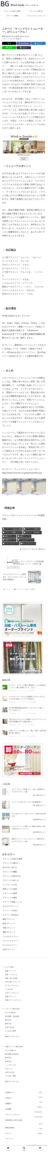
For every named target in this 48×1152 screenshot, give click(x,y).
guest (40, 1123)
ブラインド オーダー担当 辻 (11, 39)
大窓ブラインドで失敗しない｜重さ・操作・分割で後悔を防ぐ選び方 (27, 732)
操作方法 (8, 1024)
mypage (40, 1133)
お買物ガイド (9, 1092)
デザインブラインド (12, 993)
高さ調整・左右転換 (12, 1016)
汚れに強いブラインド (12, 982)
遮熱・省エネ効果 (11, 978)
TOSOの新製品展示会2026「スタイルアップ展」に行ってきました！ (27, 709)
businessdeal (38, 1117)
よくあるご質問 (10, 1031)
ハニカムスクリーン (27, 540)
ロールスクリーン (29, 543)
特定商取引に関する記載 (13, 1120)
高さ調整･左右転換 (11, 1054)
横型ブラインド (10, 536)
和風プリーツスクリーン (13, 1000)
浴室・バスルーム (11, 974)
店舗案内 (8, 1103)
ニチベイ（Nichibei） (33, 532)
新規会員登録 (9, 1128)
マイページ (9, 1139)
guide (40, 1092)
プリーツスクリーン (12, 543)
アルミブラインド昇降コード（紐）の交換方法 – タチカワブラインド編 (28, 790)
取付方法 (8, 1020)
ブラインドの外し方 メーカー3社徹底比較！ (27, 802)
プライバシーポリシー (12, 1114)
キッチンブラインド (12, 985)
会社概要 (8, 1109)
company (39, 1107)
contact (40, 1097)
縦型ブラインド (25, 536)
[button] (24, 47)
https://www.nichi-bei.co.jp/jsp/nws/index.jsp (22, 473)
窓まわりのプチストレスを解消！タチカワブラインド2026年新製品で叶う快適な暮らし (27, 720)
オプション (9, 1069)
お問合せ (8, 1098)
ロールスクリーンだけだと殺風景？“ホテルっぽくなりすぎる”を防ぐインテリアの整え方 (27, 698)
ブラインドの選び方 (33, 529)
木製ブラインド (10, 540)
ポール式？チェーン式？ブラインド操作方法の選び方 (29, 815)
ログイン (8, 1133)
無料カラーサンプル (12, 1036)
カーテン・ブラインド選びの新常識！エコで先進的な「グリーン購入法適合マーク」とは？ (27, 686)
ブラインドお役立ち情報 (13, 529)
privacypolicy (38, 1112)
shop (40, 1102)
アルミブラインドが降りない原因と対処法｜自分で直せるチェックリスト (29, 827)
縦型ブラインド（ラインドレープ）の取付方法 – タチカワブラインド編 (28, 840)
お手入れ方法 (9, 1027)
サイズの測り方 (10, 1013)
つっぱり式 (9, 989)
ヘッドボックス (10, 1065)
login (40, 1128)
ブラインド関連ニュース (13, 532)
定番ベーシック (10, 971)
